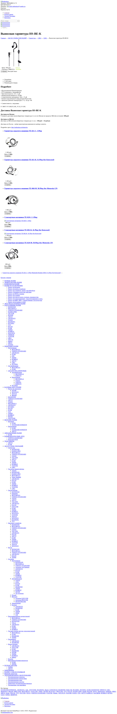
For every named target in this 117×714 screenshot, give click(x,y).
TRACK (10, 339)
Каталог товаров (6, 277)
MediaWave (4, 691)
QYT (65, 691)
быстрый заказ (12, 71)
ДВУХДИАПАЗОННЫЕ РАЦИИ (14, 303)
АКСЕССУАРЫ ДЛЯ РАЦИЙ (17, 38)
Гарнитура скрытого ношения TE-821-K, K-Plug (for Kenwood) (29, 160)
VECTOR (11, 313)
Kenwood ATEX (13, 439)
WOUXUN (11, 333)
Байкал (10, 341)
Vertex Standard (16, 477)
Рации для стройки (14, 295)
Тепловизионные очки (15, 680)
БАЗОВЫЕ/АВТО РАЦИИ (12, 387)
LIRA (39, 38)
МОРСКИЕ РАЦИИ (10, 420)
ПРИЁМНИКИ (9, 670)
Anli (16, 614)
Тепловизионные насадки (16, 682)
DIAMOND (19, 587)
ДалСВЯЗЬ (96, 693)
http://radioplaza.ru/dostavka (19, 127)
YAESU (10, 320)
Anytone (10, 344)
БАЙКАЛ (89, 693)
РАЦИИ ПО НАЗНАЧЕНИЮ (13, 285)
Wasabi (55, 693)
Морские (14, 596)
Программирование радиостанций (19, 616)
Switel (7, 693)
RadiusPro (15, 493)
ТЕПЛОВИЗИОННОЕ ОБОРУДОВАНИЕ (17, 675)
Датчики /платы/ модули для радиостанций (21, 631)
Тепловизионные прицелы (16, 677)
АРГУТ (10, 317)
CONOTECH (53, 690)
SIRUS (10, 343)
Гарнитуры (32, 38)
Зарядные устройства (14, 523)
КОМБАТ (11, 331)
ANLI (17, 582)
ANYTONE (11, 418)
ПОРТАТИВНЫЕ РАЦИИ (12, 305)
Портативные (12, 348)
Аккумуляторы (12, 490)
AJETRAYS (11, 318)
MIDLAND (17, 691)
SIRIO (114, 691)
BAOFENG (11, 321)
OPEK (17, 613)
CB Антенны (19, 593)
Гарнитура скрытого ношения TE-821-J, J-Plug (23, 131)
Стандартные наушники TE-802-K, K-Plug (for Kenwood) (27, 230)
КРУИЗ (10, 416)
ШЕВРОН (14, 695)
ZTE (13, 356)
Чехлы (10, 547)
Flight (68, 690)
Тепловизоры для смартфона (17, 685)
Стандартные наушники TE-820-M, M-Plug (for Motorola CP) (28, 243)
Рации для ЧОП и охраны (16, 294)
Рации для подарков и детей (17, 302)
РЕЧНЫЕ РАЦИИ (10, 281)
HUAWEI (76, 690)
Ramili (84, 691)
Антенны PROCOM (21, 600)
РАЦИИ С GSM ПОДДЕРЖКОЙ (14, 672)
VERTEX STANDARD (15, 310)
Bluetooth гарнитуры (10, 673)
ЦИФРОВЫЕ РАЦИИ (11, 346)
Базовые (14, 605)
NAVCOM (15, 506)
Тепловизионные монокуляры (17, 678)
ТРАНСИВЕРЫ (9, 441)
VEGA (14, 623)
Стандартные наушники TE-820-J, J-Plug (20, 217)
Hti (71, 690)
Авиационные (16, 603)
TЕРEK (10, 667)
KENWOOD (12, 307)
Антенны (11, 559)
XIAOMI (68, 693)
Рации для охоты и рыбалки (17, 289)
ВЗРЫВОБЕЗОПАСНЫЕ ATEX (14, 436)
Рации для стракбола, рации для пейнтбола (21, 290)
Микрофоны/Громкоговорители (18, 660)
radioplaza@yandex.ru (18, 6)
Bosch (47, 690)
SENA (95, 691)
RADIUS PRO (12, 312)
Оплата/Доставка (9, 16)
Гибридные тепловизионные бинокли (20, 683)
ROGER (10, 315)
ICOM (10, 328)
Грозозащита (12, 639)
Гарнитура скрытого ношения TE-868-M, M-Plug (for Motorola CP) (30, 188)
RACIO (10, 326)
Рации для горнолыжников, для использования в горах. (25, 299)
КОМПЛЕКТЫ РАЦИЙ (11, 284)
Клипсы (10, 659)
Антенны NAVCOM (21, 598)
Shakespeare (101, 691)
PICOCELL (52, 691)
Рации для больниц (14, 287)
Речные (14, 595)
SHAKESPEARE (20, 601)
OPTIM (14, 390)
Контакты (7, 17)
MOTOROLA (12, 308)
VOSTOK (11, 336)
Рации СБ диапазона (14, 389)
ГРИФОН (11, 335)
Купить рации (8, 14)
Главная (6, 13)
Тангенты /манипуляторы (16, 469)
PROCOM (59, 691)
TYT (9, 325)
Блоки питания (12, 644)
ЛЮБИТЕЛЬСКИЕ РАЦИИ (13, 282)
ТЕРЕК (10, 330)
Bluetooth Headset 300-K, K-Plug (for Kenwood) (46, 273)
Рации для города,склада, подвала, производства (23, 297)
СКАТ (2, 695)
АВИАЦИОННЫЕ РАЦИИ (13, 433)
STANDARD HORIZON (19, 425)
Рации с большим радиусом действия (19, 292)
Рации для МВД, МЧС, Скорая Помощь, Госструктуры (25, 300)
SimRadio (108, 691)
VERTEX (18, 382)
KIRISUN (18, 375)
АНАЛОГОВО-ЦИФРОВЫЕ (17, 371)
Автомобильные (13, 366)
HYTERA (11, 323)
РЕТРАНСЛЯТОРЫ (10, 665)
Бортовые (11, 421)
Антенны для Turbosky (22, 567)
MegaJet (14, 395)
